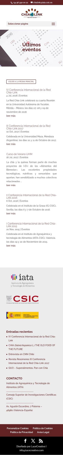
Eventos (23, 95)
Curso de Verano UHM (19, 154)
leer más (11, 116)
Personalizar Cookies (18, 428)
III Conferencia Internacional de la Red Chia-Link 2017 (28, 127)
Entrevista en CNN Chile (21, 354)
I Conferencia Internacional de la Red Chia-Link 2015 (31, 225)
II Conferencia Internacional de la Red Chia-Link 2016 (31, 196)
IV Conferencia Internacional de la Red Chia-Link (28, 91)
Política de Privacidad (21, 432)
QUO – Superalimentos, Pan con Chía (28, 368)
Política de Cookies (43, 428)
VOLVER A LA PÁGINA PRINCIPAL (21, 82)
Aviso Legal (43, 432)
